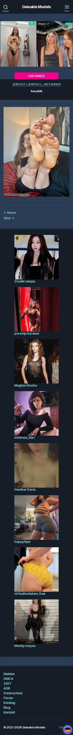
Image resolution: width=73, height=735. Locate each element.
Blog (7, 707)
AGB (7, 688)
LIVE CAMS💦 (36, 75)
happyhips (22, 542)
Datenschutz (13, 693)
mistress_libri (24, 437)
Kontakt (9, 712)
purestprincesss (26, 333)
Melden (9, 674)
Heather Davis (25, 489)
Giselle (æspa (24, 281)
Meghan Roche (25, 385)
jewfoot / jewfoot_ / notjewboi (36, 84)
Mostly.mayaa (24, 646)
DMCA (8, 679)
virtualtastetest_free (29, 593)
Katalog (9, 703)
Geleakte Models (36, 7)
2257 (7, 683)
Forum (8, 698)
